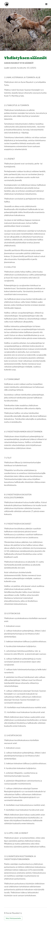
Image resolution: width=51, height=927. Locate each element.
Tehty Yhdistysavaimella (13, 918)
